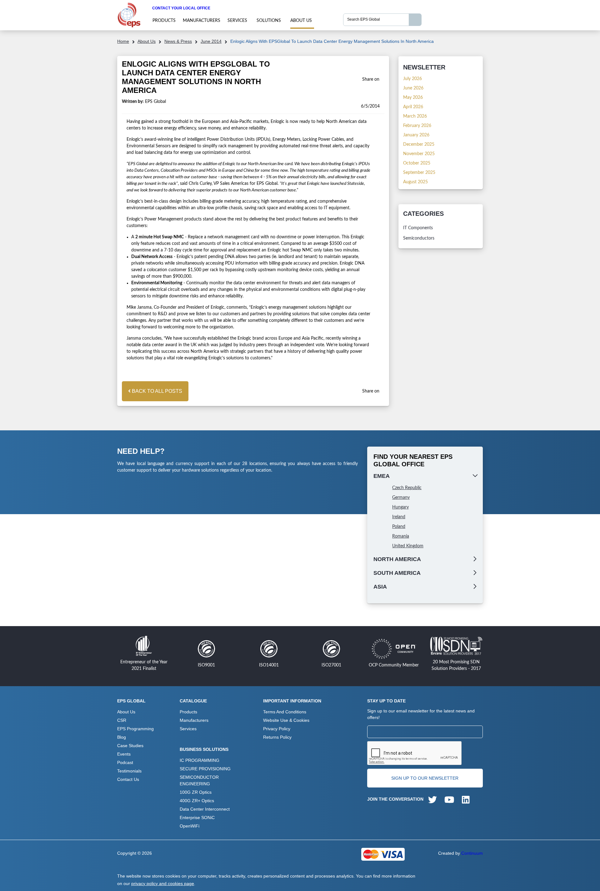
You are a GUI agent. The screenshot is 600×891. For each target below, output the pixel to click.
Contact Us (128, 779)
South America (397, 573)
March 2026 (415, 116)
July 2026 (412, 79)
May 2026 (413, 97)
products (164, 20)
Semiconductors (418, 238)
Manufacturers (201, 20)
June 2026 (413, 88)
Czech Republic (407, 488)
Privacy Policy (276, 728)
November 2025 (419, 154)
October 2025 (416, 163)
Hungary (400, 507)
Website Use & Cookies (286, 720)
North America (397, 559)
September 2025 (419, 172)
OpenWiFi (189, 825)
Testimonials (129, 770)
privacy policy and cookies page (162, 883)
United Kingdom (407, 546)
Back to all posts (156, 391)
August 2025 (415, 182)
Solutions (269, 20)
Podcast (125, 762)
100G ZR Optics (196, 792)
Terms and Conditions (284, 711)
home (123, 41)
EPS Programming (135, 728)
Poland (398, 526)
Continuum (472, 853)
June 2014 (211, 41)
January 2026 (416, 135)
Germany (401, 497)
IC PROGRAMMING (199, 760)
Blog (121, 737)
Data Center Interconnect (205, 809)
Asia (380, 587)
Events (124, 754)
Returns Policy (277, 737)
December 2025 (418, 144)
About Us (301, 20)
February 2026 (417, 126)
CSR (121, 720)
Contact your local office (181, 8)
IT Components (418, 228)
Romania (400, 536)
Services (237, 20)
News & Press (178, 41)
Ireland (398, 517)
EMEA (381, 476)
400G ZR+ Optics (197, 800)
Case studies (130, 745)
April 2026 (413, 107)
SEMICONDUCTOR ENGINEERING (199, 780)
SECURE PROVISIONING (205, 768)
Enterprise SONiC (197, 817)
